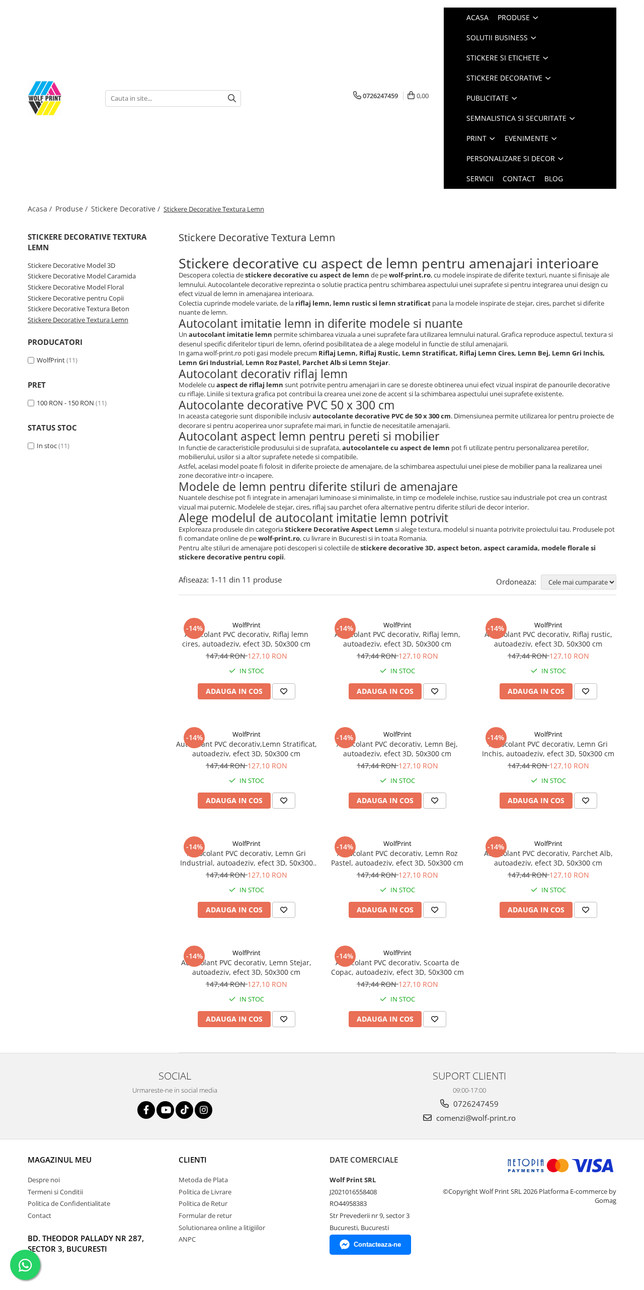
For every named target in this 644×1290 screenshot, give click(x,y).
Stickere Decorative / (126, 208)
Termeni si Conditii (55, 1191)
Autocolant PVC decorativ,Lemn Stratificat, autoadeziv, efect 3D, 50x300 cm (246, 748)
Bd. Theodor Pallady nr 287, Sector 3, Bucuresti (86, 1243)
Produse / (72, 208)
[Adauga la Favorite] (283, 691)
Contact (39, 1215)
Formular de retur (205, 1215)
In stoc (47, 445)
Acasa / (41, 208)
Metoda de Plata (203, 1179)
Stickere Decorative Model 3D (71, 265)
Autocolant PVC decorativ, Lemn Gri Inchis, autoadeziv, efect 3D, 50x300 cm (548, 748)
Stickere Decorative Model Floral (76, 287)
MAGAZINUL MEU (60, 1160)
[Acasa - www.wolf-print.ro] (59, 98)
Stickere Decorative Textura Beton (78, 308)
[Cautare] (232, 98)
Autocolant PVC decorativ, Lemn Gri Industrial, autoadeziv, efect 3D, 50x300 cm (246, 858)
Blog (553, 178)
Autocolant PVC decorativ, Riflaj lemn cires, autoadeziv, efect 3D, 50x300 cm (246, 639)
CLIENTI (193, 1160)
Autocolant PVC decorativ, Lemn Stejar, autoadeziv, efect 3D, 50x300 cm (246, 967)
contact (519, 178)
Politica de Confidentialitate (69, 1203)
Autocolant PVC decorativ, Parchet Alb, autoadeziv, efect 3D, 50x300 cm (548, 858)
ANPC (187, 1239)
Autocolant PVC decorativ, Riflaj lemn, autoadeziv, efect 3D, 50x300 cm (397, 639)
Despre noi (44, 1179)
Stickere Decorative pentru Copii (76, 298)
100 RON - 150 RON (65, 402)
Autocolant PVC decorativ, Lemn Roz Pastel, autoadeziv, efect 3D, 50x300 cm (397, 858)
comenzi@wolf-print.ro (475, 1118)
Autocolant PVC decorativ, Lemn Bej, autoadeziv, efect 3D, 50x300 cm (397, 748)
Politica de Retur (203, 1203)
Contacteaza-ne (377, 1244)
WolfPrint (51, 360)
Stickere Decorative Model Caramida (82, 275)
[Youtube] (165, 1110)
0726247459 (475, 1104)
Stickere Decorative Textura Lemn (78, 319)
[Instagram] (203, 1110)
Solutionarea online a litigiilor (222, 1227)
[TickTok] (184, 1110)
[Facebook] (146, 1110)
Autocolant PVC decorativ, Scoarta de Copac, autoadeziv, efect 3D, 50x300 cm (397, 967)
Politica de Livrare (205, 1191)
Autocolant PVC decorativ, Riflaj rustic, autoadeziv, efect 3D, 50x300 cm (548, 639)
